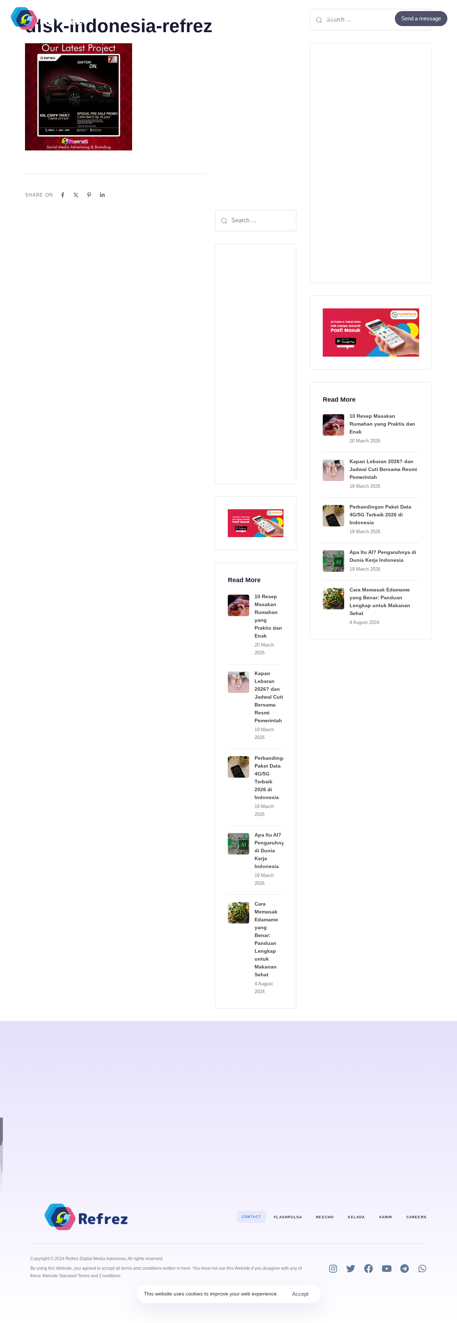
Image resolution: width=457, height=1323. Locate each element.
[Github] (385, 18)
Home (129, 18)
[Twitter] (375, 18)
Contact (285, 18)
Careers (416, 1217)
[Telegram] (404, 1268)
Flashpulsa (288, 1217)
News (329, 18)
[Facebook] (365, 18)
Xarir (385, 1217)
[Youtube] (386, 1268)
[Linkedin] (102, 195)
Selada (356, 1217)
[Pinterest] (89, 195)
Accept (300, 1294)
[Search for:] (255, 220)
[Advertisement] (255, 364)
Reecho (325, 1217)
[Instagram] (332, 1268)
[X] (76, 195)
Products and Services (184, 18)
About (248, 18)
